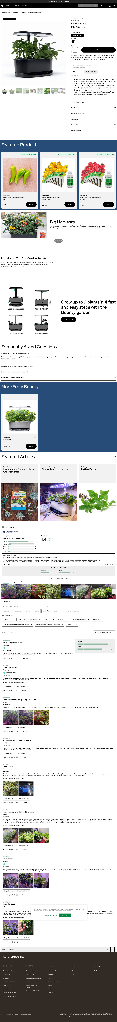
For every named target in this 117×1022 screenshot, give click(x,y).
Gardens (30, 12)
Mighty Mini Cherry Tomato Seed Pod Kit (52, 198)
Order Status (30, 974)
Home (3, 12)
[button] (2, 1)
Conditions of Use (95, 1014)
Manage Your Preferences (51, 915)
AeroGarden (15, 12)
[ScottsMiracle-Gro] (2, 5)
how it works (69, 319)
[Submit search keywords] (80, 6)
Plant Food (6, 985)
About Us (51, 993)
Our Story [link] (25, 5)
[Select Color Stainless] (35, 437)
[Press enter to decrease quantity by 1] (72, 50)
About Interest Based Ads (93, 1013)
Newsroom (51, 989)
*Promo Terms (73, 1016)
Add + (29, 204)
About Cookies (82, 1013)
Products (23, 12)
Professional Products (33, 991)
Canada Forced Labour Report (82, 1014)
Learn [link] (17, 5)
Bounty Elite (7, 439)
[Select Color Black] (73, 41)
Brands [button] (8, 5)
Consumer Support (32, 971)
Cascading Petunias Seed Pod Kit (90, 197)
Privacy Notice (104, 1014)
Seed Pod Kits (67, 1)
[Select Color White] (77, 41)
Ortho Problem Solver (9, 996)
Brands (8, 12)
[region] (59, 912)
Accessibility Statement (106, 1013)
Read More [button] (102, 59)
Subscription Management (34, 978)
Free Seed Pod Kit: (76, 32)
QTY (72, 46)
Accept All (65, 915)
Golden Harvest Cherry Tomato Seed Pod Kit (13, 198)
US (72, 971)
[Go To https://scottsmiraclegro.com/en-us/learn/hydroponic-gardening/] (115, 456)
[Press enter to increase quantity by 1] (77, 50)
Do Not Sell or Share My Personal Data (69, 1013)
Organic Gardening (9, 982)
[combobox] (88, 5)
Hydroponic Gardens (9, 993)
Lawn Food (6, 974)
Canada (73, 974)
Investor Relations (54, 982)
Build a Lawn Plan (8, 971)
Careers (50, 978)
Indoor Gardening (8, 989)
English (96, 971)
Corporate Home (53, 971)
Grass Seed (6, 978)
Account (28, 982)
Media (50, 985)
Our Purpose (52, 974)
